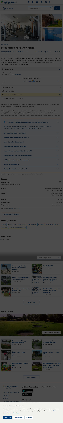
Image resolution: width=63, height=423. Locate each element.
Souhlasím (7, 417)
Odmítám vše (18, 417)
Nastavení (29, 417)
